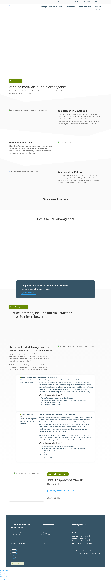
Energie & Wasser (48, 7)
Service (98, 7)
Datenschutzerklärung (70, 551)
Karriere (66, 2)
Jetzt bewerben (28, 292)
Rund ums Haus (85, 7)
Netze (71, 2)
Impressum (60, 551)
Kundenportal (78, 2)
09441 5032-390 (46, 539)
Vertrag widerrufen (17, 564)
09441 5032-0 (15, 539)
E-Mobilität (71, 7)
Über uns (54, 2)
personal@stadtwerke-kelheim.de (62, 491)
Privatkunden (98, 2)
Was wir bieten (16, 39)
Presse (60, 2)
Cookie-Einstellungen (95, 551)
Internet (62, 7)
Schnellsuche (4, 577)
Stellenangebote (16, 42)
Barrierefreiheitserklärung (82, 551)
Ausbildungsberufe (17, 46)
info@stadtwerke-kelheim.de (19, 543)
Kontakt (99, 10)
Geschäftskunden (88, 2)
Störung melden (4, 573)
